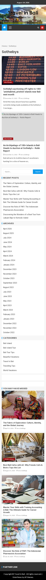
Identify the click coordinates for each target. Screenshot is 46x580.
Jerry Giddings (24, 98)
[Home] (4, 27)
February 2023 (9, 314)
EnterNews (17, 577)
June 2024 (7, 242)
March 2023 (8, 310)
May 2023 (7, 301)
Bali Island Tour (9, 348)
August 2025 (8, 233)
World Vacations (10, 370)
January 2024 (8, 265)
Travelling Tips (9, 366)
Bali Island (8, 82)
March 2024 (8, 256)
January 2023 (8, 319)
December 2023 (10, 269)
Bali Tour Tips (8, 352)
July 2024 (7, 238)
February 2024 (9, 260)
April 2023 (7, 305)
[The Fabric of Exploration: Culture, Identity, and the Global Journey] (23, 405)
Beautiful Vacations (11, 357)
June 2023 (7, 296)
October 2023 (9, 278)
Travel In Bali (23, 13)
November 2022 (10, 328)
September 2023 (10, 283)
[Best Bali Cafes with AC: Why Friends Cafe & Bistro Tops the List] (23, 447)
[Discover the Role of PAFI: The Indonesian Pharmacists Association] (23, 533)
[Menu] (10, 27)
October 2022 (9, 332)
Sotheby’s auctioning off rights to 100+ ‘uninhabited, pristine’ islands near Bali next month (22, 92)
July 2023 (7, 292)
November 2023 (10, 274)
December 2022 (10, 323)
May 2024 (7, 247)
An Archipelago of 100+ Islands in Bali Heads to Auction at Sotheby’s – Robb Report (21, 148)
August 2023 (8, 287)
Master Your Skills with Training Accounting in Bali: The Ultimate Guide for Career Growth (22, 510)
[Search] (38, 27)
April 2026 (7, 229)
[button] (10, 27)
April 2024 (7, 251)
